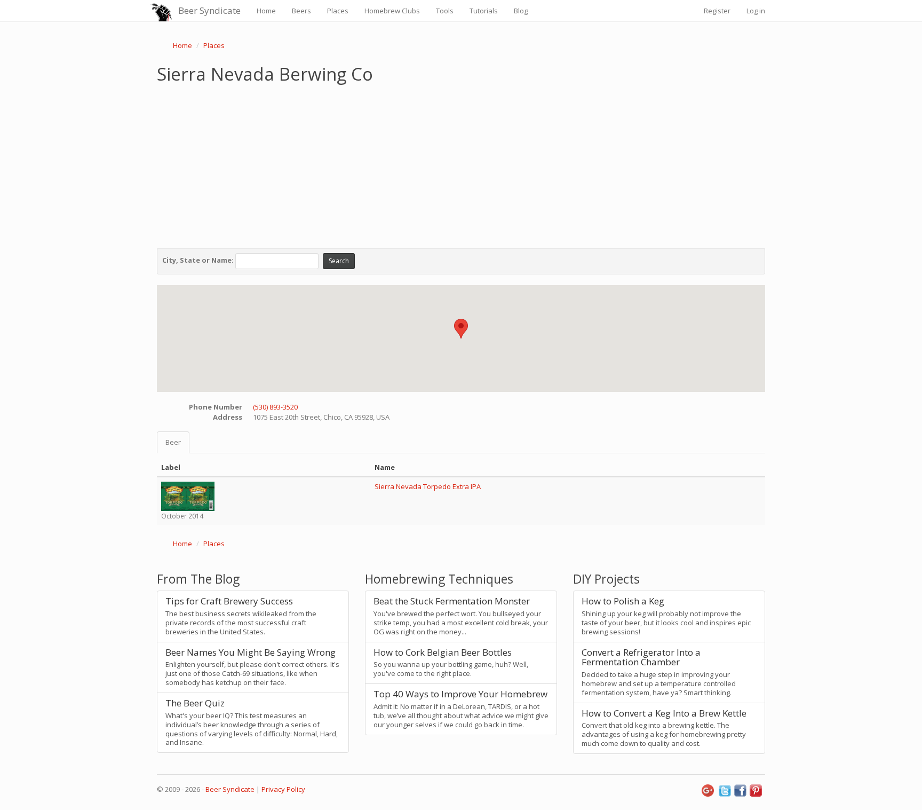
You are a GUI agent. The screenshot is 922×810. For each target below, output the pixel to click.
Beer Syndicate (209, 10)
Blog (521, 10)
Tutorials (484, 10)
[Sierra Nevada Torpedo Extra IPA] (187, 495)
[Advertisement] (461, 163)
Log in (755, 10)
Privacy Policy (283, 789)
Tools (445, 10)
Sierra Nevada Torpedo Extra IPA (428, 486)
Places (337, 10)
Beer (173, 442)
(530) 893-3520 (275, 407)
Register (717, 10)
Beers (301, 10)
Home (266, 10)
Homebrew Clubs (392, 10)
